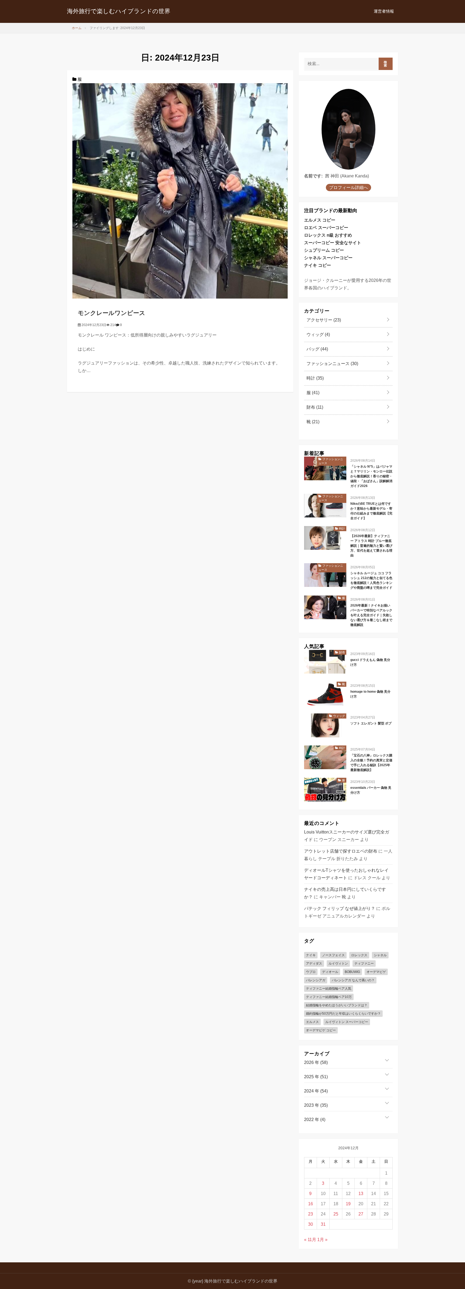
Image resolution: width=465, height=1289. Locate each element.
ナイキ (311, 955)
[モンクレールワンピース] (180, 190)
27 (360, 1214)
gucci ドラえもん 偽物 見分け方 (370, 662)
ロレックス (359, 955)
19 (348, 1204)
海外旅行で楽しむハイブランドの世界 (118, 11)
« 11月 (310, 1239)
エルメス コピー (319, 220)
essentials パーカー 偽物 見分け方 (370, 790)
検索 (385, 63)
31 (323, 1224)
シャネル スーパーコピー (328, 257)
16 (310, 1204)
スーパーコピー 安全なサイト (332, 242)
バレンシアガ (315, 980)
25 (335, 1214)
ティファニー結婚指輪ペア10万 (329, 997)
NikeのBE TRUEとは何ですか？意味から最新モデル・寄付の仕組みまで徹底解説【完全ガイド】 (371, 511)
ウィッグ (317, 334)
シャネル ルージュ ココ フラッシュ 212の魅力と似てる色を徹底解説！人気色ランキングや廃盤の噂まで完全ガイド (371, 580)
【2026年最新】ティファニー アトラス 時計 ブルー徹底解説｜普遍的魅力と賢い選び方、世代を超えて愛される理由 (371, 545)
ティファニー (364, 963)
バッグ (316, 349)
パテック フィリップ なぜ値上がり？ (339, 908)
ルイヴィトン (338, 963)
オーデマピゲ (376, 972)
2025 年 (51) (316, 1076)
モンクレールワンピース (111, 313)
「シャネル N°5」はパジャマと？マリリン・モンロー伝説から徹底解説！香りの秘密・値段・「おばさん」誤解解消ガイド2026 (371, 476)
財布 (314, 407)
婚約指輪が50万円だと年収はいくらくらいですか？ (343, 1013)
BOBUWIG (352, 972)
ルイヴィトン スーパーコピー (346, 1022)
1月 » (322, 1239)
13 (360, 1193)
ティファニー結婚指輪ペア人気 (328, 988)
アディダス (314, 963)
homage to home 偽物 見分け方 (370, 694)
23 (310, 1214)
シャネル (380, 955)
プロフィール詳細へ (348, 187)
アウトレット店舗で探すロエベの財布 (340, 851)
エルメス (312, 1022)
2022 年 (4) (314, 1119)
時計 (314, 378)
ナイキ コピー (317, 265)
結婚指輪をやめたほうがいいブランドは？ (336, 1005)
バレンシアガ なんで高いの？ (353, 980)
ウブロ (311, 972)
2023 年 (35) (316, 1105)
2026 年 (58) (316, 1062)
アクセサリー (323, 320)
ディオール (330, 972)
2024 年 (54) (316, 1091)
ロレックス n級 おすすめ (328, 235)
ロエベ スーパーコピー (326, 227)
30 (310, 1224)
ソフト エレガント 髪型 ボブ (371, 723)
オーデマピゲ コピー (321, 1030)
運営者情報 (384, 11)
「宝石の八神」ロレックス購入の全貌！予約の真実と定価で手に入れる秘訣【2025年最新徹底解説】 (371, 763)
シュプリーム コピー (324, 250)
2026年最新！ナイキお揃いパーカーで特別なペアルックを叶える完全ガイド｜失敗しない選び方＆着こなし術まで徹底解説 (371, 615)
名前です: (313, 176)
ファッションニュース (331, 363)
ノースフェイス (333, 955)
